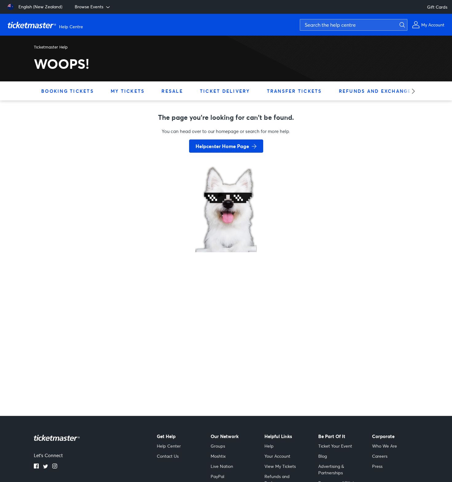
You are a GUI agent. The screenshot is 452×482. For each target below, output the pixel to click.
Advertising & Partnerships (331, 469)
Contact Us (168, 456)
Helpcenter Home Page (222, 146)
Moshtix (218, 456)
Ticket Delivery (225, 91)
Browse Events (89, 7)
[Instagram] (54, 467)
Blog (322, 456)
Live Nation (222, 466)
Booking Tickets (67, 91)
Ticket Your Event (335, 446)
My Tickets (128, 91)
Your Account (277, 456)
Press (377, 466)
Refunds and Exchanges (377, 91)
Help (269, 446)
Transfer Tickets (294, 91)
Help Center (169, 446)
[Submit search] (401, 25)
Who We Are (384, 446)
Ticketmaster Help (51, 47)
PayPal (217, 476)
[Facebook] (36, 467)
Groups (218, 446)
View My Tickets (280, 466)
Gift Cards (437, 7)
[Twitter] (45, 467)
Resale (172, 91)
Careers (379, 456)
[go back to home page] (226, 230)
